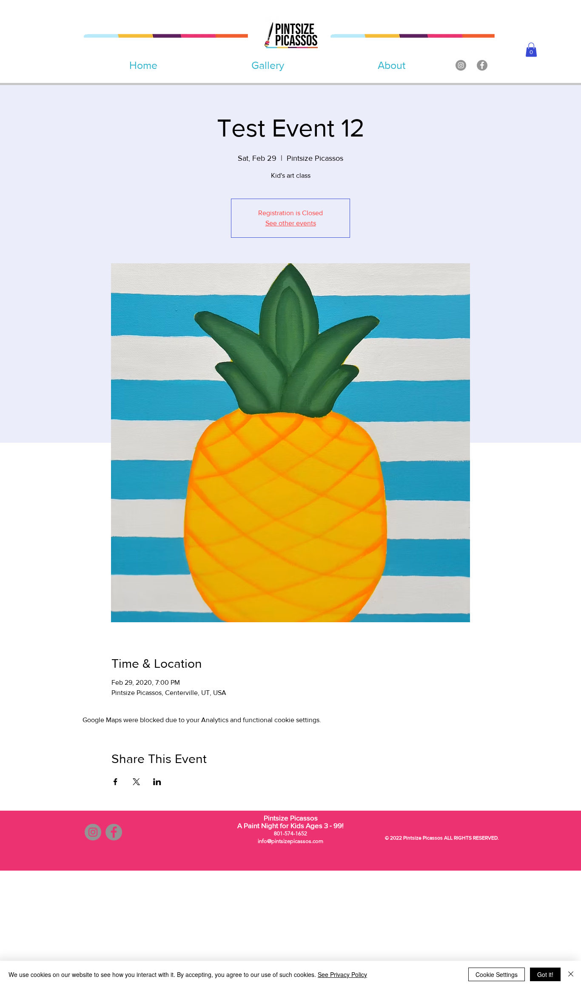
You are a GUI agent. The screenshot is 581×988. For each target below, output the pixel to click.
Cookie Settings (497, 974)
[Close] (571, 974)
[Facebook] (482, 65)
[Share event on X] (136, 781)
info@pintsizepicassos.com (290, 841)
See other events (290, 223)
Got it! (545, 974)
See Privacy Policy (342, 974)
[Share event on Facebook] (115, 781)
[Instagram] (461, 65)
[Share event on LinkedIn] (157, 781)
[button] (531, 50)
